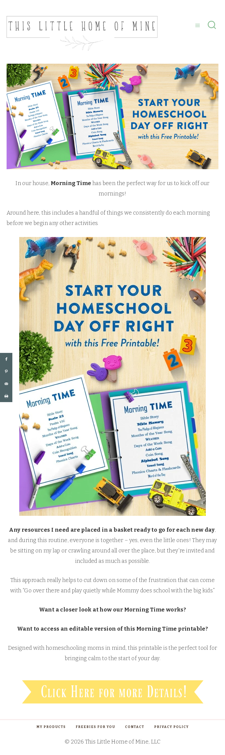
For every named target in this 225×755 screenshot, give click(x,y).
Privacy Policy (171, 727)
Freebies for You (95, 727)
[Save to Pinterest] (6, 371)
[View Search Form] (211, 25)
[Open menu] (197, 25)
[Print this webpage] (6, 396)
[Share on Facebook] (6, 359)
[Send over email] (6, 384)
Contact (134, 727)
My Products (51, 727)
